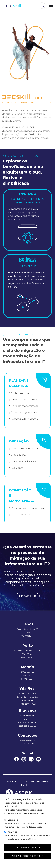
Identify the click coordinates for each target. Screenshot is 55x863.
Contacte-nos (27, 596)
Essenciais (13, 820)
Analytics (12, 832)
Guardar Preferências (27, 847)
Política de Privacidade (34, 813)
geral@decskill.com (27, 740)
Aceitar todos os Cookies (27, 856)
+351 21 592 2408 (27, 744)
